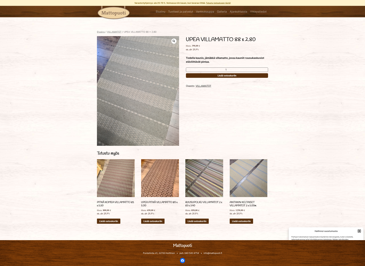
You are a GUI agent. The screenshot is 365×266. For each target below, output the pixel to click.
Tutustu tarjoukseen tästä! (218, 3)
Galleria (222, 11)
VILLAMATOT (114, 31)
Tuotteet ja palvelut (180, 11)
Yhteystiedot (258, 11)
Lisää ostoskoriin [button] (108, 221)
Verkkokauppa (205, 11)
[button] (359, 231)
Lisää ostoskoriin (227, 75)
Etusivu (160, 11)
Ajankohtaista (238, 11)
